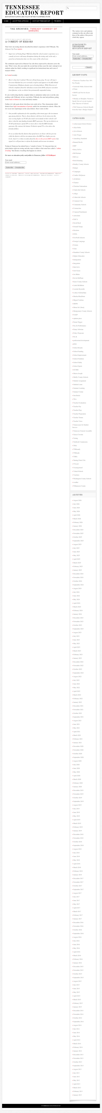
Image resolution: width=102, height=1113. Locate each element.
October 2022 (77, 669)
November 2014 (78, 1014)
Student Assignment (79, 381)
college (75, 193)
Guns (75, 249)
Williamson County (79, 486)
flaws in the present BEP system (46, 139)
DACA (75, 219)
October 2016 (77, 930)
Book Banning (78, 160)
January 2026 (77, 526)
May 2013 (76, 1080)
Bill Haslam (77, 153)
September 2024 (78, 585)
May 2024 (76, 599)
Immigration (77, 260)
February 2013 (78, 1091)
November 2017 (78, 882)
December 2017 (78, 878)
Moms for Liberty (78, 307)
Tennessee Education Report (34, 10)
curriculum (76, 215)
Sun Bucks (76, 395)
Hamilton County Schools (81, 252)
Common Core (78, 201)
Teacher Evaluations (79, 403)
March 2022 (77, 695)
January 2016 (77, 963)
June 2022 (76, 684)
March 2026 (77, 519)
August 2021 (77, 720)
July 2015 (76, 985)
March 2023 (77, 651)
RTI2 (75, 344)
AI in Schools (77, 131)
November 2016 (78, 926)
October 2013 (77, 1062)
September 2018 (78, 845)
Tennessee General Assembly (82, 431)
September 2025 (78, 541)
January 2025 (77, 570)
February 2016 (78, 959)
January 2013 (77, 1095)
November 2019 (78, 794)
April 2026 (76, 515)
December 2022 (78, 662)
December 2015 (78, 966)
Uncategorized (77, 467)
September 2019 (78, 801)
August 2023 (77, 632)
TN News (57, 21)
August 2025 (77, 544)
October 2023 (77, 625)
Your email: (8, 160)
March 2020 (77, 779)
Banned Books (78, 142)
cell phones (76, 179)
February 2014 (78, 1047)
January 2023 (77, 658)
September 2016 (78, 933)
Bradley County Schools (81, 164)
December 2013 (78, 1054)
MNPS (75, 304)
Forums (75, 245)
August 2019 (77, 805)
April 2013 (76, 1084)
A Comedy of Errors (19, 42)
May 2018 (76, 860)
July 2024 (76, 592)
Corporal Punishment (80, 212)
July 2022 (76, 680)
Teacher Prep (77, 410)
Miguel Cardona (78, 300)
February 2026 (78, 522)
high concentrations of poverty (22, 106)
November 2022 (78, 665)
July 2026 (76, 504)
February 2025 (78, 566)
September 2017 (78, 889)
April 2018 (76, 864)
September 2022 (78, 673)
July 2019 (76, 809)
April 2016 (76, 952)
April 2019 (76, 820)
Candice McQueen (79, 175)
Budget (75, 168)
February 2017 (78, 915)
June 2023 (76, 640)
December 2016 (78, 922)
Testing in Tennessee (47, 173)
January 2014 (77, 1051)
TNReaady (76, 449)
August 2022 (77, 676)
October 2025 (77, 537)
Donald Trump (78, 226)
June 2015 (76, 988)
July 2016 (76, 941)
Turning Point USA (79, 460)
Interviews (76, 267)
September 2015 (78, 977)
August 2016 (77, 937)
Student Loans (77, 384)
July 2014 (76, 1029)
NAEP (75, 315)
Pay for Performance (79, 326)
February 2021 (78, 739)
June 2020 (76, 768)
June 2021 (76, 724)
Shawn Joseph (77, 373)
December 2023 (78, 618)
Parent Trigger (77, 322)
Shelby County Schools (80, 377)
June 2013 (76, 1076)
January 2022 (77, 702)
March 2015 (77, 999)
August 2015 (77, 981)
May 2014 (76, 1036)
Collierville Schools (79, 197)
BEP (74, 146)
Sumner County (78, 392)
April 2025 (76, 559)
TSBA (75, 456)
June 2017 (76, 900)
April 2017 (76, 908)
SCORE (76, 370)
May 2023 (76, 643)
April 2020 (76, 776)
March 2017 (77, 911)
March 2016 (77, 955)
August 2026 (77, 500)
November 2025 (78, 533)
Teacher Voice (77, 421)
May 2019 (76, 816)
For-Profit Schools (79, 238)
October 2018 (77, 842)
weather (75, 482)
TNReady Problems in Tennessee (29, 175)
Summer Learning (79, 388)
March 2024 (77, 607)
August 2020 (77, 761)
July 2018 (76, 853)
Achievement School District (82, 124)
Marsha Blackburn (79, 296)
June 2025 (76, 552)
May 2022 (76, 687)
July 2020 (76, 764)
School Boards (78, 348)
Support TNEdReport (41, 21)
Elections (76, 230)
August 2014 (77, 1025)
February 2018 (78, 871)
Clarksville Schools (79, 190)
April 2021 (76, 731)
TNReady (21, 173)
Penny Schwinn (78, 329)
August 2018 (77, 849)
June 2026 (76, 508)
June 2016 (76, 944)
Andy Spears (26, 39)
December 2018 (78, 834)
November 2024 (78, 577)
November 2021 (78, 709)
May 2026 (76, 511)
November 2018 (78, 838)
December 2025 (78, 530)
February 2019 (78, 827)
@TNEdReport (51, 155)
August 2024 (77, 588)
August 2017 (77, 893)
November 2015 (78, 970)
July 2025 (76, 548)
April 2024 (76, 603)
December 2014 (78, 1010)
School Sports (77, 366)
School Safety (77, 362)
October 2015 (77, 974)
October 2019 (77, 798)
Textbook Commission (80, 442)
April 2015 (76, 996)
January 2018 (77, 875)
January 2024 (77, 614)
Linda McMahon (78, 285)
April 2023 (76, 647)
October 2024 (77, 581)
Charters (76, 182)
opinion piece (77, 318)
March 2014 (77, 1043)
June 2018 (76, 856)
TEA (74, 399)
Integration (76, 263)
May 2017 (76, 904)
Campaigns (76, 171)
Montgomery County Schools (82, 311)
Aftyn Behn (77, 127)
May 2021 (76, 728)
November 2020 (78, 750)
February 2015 (78, 1003)
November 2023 (78, 621)
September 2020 (78, 757)
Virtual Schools (78, 471)
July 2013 (76, 1073)
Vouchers (76, 475)
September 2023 (78, 629)
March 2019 (77, 823)
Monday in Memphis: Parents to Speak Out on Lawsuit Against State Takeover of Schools (82, 101)
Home (6, 21)
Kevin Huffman (78, 278)
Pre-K (75, 337)
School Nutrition (78, 359)
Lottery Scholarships (79, 293)
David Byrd (77, 223)
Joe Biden (76, 274)
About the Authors (20, 21)
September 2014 (78, 1021)
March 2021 (77, 735)
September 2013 (78, 1065)
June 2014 (76, 1032)
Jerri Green (76, 271)
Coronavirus (77, 208)
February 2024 (78, 610)
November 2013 (78, 1058)
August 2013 (77, 1069)
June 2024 (76, 596)
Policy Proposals (78, 333)
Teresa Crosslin (78, 434)
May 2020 (76, 772)
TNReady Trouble (46, 175)
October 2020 (77, 753)
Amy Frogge (77, 135)
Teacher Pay (77, 406)
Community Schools (79, 204)
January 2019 (77, 831)
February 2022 (78, 698)
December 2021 (78, 706)
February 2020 (78, 783)
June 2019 (76, 812)
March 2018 (77, 867)
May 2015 (76, 992)
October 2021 (77, 713)
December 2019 (78, 790)
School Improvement (79, 355)
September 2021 (78, 717)
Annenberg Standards (80, 138)
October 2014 (77, 1018)
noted (10, 75)
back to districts (14, 99)
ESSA (75, 234)
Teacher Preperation (79, 414)
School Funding (78, 351)
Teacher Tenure (78, 417)
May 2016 (76, 948)
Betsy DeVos (77, 149)
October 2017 (77, 886)
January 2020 (77, 787)
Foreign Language (79, 241)
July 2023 (76, 636)
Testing (14, 173)
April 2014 (76, 1040)
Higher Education (78, 256)
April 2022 (76, 691)
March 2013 (77, 1088)
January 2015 (77, 1007)
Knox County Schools (80, 282)
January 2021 (77, 742)
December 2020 (78, 746)
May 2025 (76, 555)
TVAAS (76, 464)
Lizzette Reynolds (79, 289)
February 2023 (78, 654)
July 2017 (76, 897)
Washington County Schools (82, 478)
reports (20, 49)
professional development (81, 340)
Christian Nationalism (80, 186)
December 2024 (78, 574)
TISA (75, 445)
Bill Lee (75, 157)
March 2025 (77, 563)
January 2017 (77, 919)
